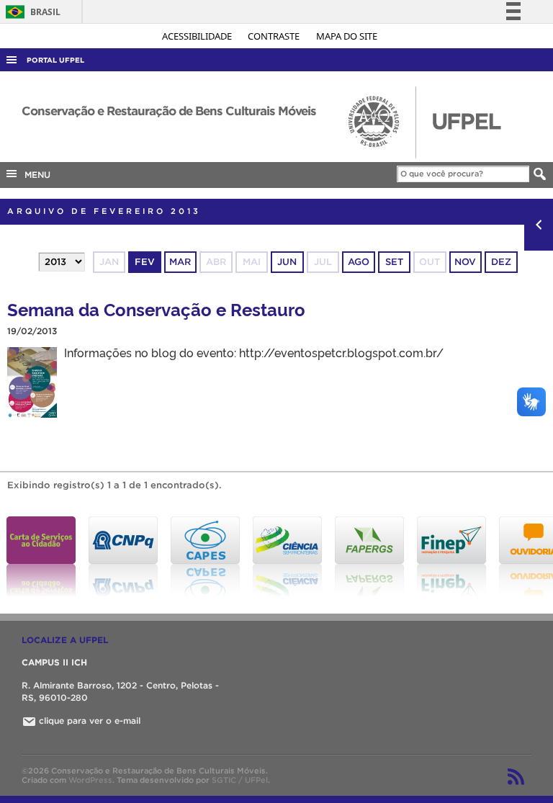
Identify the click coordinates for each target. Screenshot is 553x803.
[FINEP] (451, 556)
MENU (34, 174)
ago (358, 261)
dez (501, 261)
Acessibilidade (198, 36)
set (394, 261)
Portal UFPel (55, 60)
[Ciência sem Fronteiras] (287, 556)
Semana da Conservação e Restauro (156, 308)
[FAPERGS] (369, 556)
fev (145, 261)
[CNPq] (123, 556)
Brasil (30, 12)
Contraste (275, 36)
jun (287, 261)
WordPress (90, 780)
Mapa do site (346, 36)
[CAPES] (205, 556)
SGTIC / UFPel (240, 780)
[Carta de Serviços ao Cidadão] (41, 556)
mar (180, 261)
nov (465, 261)
